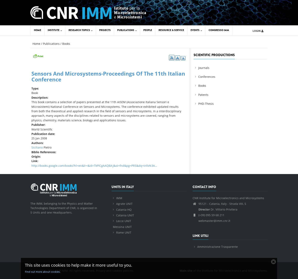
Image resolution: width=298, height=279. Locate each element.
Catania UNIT (125, 215)
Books (66, 44)
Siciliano (37, 147)
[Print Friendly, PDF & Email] (38, 56)
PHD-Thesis (206, 104)
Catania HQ (124, 210)
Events (195, 30)
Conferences (206, 77)
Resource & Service (171, 30)
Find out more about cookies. (42, 272)
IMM (119, 198)
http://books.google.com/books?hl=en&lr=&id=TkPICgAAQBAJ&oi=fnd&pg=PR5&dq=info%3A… (94, 166)
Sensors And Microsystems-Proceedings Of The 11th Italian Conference (108, 76)
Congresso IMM (219, 30)
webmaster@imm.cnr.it (214, 221)
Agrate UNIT (124, 204)
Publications (126, 30)
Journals (203, 68)
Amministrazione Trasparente (217, 247)
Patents (203, 95)
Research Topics (80, 30)
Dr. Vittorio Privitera (217, 209)
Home (37, 30)
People (147, 30)
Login (257, 31)
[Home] (88, 12)
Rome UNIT (123, 232)
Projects (105, 30)
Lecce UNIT (123, 221)
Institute (54, 30)
